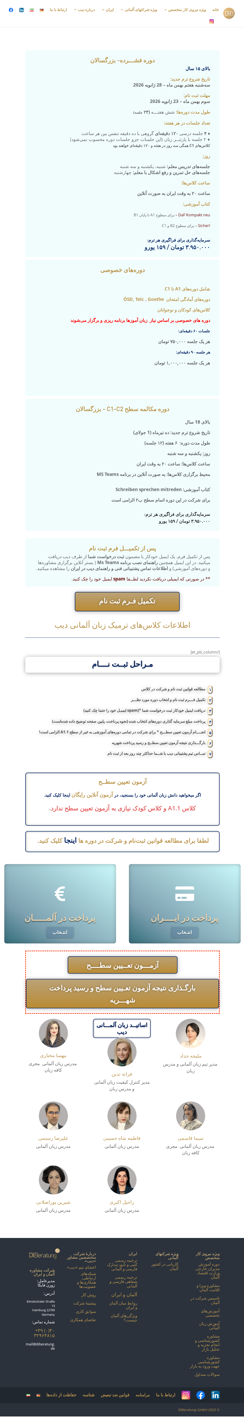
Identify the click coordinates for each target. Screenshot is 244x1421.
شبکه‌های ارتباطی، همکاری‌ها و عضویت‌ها (86, 1280)
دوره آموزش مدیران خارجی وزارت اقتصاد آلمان (207, 1270)
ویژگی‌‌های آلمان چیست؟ (124, 1318)
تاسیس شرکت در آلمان (205, 1300)
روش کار (88, 1294)
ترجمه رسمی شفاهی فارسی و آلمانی (123, 1281)
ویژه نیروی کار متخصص (187, 10)
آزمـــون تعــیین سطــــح (122, 965)
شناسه (89, 1394)
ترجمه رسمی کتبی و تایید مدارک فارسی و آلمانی (122, 1264)
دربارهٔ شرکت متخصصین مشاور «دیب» (81, 1257)
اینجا (70, 840)
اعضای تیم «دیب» (81, 1267)
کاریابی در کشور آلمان (164, 1266)
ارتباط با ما (58, 10)
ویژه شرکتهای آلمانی (141, 10)
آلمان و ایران (124, 1294)
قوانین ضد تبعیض (115, 1394)
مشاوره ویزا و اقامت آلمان (208, 1287)
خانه (215, 10)
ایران (110, 10)
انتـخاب (57, 932)
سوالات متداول (207, 1374)
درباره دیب (86, 10)
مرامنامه (143, 1394)
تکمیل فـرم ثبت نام (127, 600)
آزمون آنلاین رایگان (92, 794)
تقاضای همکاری (83, 1319)
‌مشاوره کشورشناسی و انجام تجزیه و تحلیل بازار (207, 1342)
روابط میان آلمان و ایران (123, 1305)
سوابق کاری (86, 1311)
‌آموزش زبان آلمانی (209, 1325)
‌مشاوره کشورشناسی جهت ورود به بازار (205, 1362)
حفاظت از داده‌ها (61, 1394)
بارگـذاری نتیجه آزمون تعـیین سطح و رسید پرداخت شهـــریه (122, 993)
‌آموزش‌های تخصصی (210, 1313)
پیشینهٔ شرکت (84, 1303)
